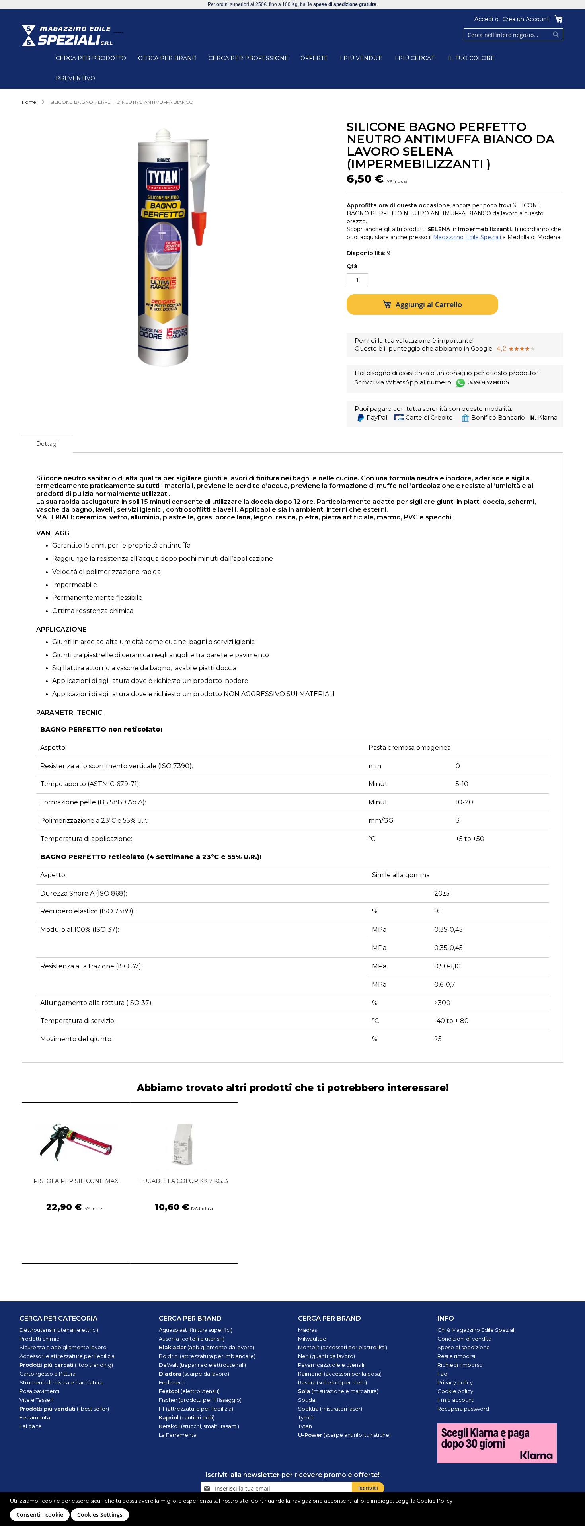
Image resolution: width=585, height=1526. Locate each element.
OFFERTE (314, 58)
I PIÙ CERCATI (415, 58)
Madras (307, 1330)
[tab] (47, 444)
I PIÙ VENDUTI (361, 58)
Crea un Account (526, 19)
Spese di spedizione (463, 1347)
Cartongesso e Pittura (48, 1373)
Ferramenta (35, 1417)
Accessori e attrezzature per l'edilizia (67, 1356)
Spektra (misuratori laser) (330, 1408)
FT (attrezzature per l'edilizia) (196, 1408)
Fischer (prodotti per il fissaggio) (200, 1400)
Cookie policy (455, 1391)
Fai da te (31, 1426)
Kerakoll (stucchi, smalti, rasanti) (199, 1426)
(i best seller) (64, 1408)
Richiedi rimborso (460, 1365)
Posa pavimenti (39, 1391)
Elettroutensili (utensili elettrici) (59, 1330)
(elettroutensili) (189, 1391)
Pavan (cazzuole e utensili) (332, 1365)
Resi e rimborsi (456, 1356)
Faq (442, 1373)
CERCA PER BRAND (167, 58)
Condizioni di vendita (464, 1338)
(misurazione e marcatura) (338, 1391)
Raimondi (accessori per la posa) (340, 1373)
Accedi (483, 19)
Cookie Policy (434, 1500)
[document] (293, 1509)
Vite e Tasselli (37, 1400)
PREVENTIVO (75, 78)
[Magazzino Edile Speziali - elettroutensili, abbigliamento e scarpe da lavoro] (67, 35)
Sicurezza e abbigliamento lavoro (63, 1347)
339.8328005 (488, 382)
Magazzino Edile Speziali (467, 237)
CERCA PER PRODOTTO (91, 58)
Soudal (307, 1400)
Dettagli (47, 443)
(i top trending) (66, 1365)
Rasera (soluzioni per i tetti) (332, 1382)
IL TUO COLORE (471, 58)
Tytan (305, 1426)
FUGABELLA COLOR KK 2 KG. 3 (183, 1181)
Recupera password (463, 1408)
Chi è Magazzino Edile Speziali (476, 1330)
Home (29, 102)
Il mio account (455, 1400)
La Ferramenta (178, 1435)
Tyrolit (306, 1417)
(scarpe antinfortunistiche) (344, 1435)
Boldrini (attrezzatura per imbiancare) (207, 1356)
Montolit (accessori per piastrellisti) (342, 1347)
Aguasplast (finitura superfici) (195, 1330)
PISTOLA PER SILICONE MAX (75, 1181)
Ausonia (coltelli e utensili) (191, 1338)
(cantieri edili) (186, 1417)
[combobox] (513, 34)
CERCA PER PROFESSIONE (249, 58)
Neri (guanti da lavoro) (326, 1356)
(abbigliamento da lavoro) (206, 1347)
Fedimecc (172, 1382)
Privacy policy (455, 1382)
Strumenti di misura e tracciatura (61, 1382)
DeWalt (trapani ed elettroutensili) (202, 1365)
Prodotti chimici (40, 1338)
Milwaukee (312, 1338)
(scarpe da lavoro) (194, 1373)
